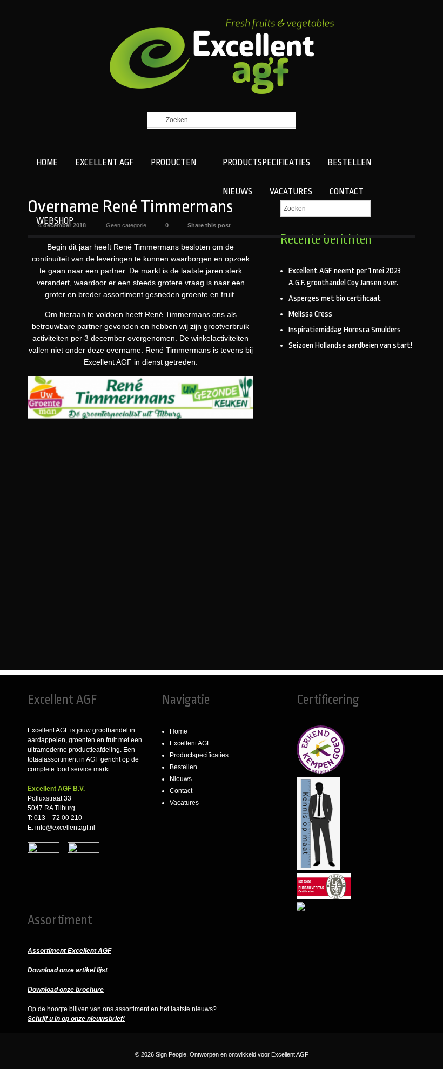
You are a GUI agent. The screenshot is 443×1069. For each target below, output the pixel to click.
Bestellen (183, 767)
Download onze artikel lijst (68, 970)
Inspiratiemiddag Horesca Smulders (344, 329)
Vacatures (184, 802)
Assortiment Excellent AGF (69, 950)
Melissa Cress (310, 314)
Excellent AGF (190, 743)
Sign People (171, 1054)
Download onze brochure (66, 989)
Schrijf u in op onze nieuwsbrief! (76, 1019)
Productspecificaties (199, 755)
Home (178, 731)
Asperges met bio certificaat (334, 298)
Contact (181, 791)
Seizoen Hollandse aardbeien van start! (350, 345)
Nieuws (181, 779)
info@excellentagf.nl (65, 827)
